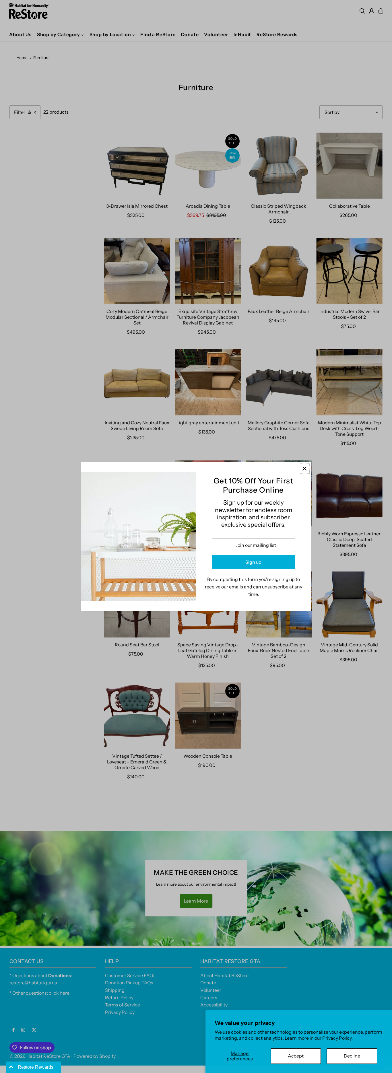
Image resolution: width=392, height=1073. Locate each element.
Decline (352, 1056)
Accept (296, 1056)
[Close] (304, 468)
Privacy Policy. (337, 1038)
